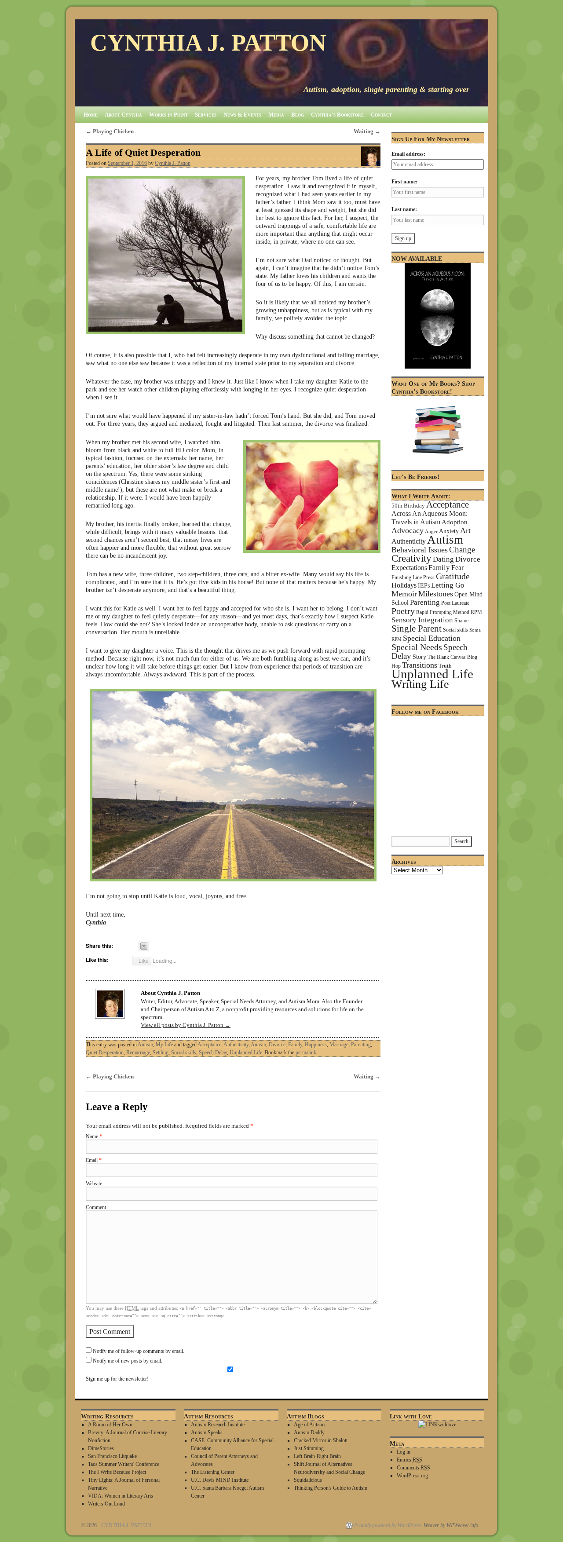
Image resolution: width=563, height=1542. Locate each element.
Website (94, 1184)
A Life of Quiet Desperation (143, 152)
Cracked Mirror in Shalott (320, 1440)
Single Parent (416, 628)
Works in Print (168, 114)
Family (295, 1044)
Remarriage (138, 1052)
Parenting (361, 1044)
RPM (476, 612)
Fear (457, 567)
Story (419, 656)
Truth (445, 665)
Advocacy (407, 530)
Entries (409, 1460)
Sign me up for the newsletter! (117, 1379)
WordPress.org (412, 1476)
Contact (381, 114)
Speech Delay (213, 1052)
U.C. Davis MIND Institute (220, 1480)
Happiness (316, 1044)
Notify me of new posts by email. (127, 1361)
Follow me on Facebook (425, 711)
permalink (306, 1052)
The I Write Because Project (117, 1472)
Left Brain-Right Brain (317, 1456)
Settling (160, 1052)
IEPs (424, 585)
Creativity (411, 558)
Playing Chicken (110, 131)
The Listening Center (212, 1472)
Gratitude (453, 576)
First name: (404, 182)
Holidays (404, 585)
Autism (145, 1044)
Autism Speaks (207, 1432)
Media (276, 114)
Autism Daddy (309, 1432)
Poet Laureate (455, 603)
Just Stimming (309, 1448)
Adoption (455, 522)
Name (94, 1137)
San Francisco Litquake (112, 1456)
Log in (403, 1452)
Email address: (408, 154)
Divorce (277, 1044)
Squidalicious (308, 1480)
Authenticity (236, 1044)
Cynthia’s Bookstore (337, 114)
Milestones (435, 593)
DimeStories (101, 1448)
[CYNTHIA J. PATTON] (281, 62)
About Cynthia (123, 114)
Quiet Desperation (105, 1052)
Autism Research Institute (218, 1424)
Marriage (338, 1044)
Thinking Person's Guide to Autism (330, 1488)
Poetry (403, 611)
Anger (431, 531)
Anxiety (449, 531)
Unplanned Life (246, 1052)
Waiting (367, 131)
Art (465, 530)
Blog (297, 114)
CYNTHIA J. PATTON (208, 42)
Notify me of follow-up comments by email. (138, 1351)
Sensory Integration (422, 620)
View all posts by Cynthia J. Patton (185, 1025)
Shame (461, 621)
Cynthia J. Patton (172, 163)
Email (94, 1160)
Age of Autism (309, 1424)
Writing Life (420, 684)
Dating (443, 559)
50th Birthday (408, 506)
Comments (413, 1468)
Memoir (404, 593)
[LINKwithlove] (437, 1424)
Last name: (404, 209)
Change (462, 549)
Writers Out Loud (106, 1504)
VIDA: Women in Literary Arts (120, 1496)
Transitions (419, 665)
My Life (164, 1044)
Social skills (183, 1052)
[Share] (144, 946)
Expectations (409, 567)
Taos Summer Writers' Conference (123, 1464)
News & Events (242, 114)
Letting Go (447, 585)
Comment (96, 1207)
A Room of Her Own (110, 1424)
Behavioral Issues (419, 549)
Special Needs (416, 647)
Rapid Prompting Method (442, 612)
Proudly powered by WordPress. (388, 1525)
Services (205, 114)
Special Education (432, 638)
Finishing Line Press (413, 577)
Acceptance (209, 1044)
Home (91, 114)
